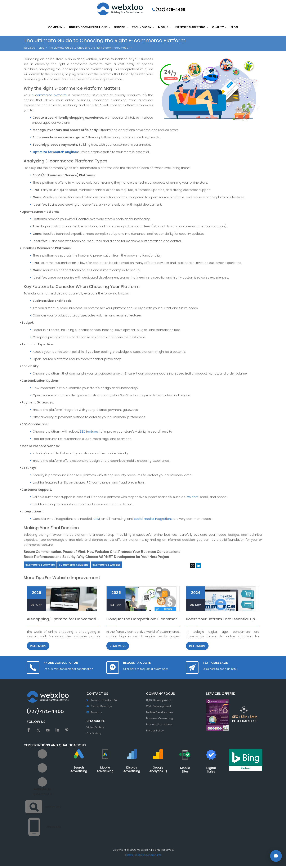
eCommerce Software (40, 565)
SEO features (89, 431)
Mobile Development (160, 712)
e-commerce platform (49, 95)
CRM (96, 519)
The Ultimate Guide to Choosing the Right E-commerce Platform (90, 47)
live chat (192, 497)
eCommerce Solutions (73, 565)
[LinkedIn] (198, 565)
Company (55, 27)
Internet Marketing (190, 27)
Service (120, 27)
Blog (234, 27)
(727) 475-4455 (170, 9)
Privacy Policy (155, 730)
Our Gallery (93, 733)
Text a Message (101, 706)
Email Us (96, 712)
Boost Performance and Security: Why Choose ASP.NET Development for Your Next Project (96, 557)
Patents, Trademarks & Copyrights (143, 855)
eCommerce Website (106, 565)
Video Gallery (95, 727)
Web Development (158, 706)
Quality (218, 27)
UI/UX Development (158, 700)
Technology (142, 27)
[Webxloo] (120, 9)
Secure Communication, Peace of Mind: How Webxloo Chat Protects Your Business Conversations (102, 552)
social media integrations (153, 519)
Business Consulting (159, 718)
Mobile (163, 27)
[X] (192, 565)
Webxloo (29, 47)
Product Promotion (159, 724)
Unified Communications (88, 27)
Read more (38, 646)
